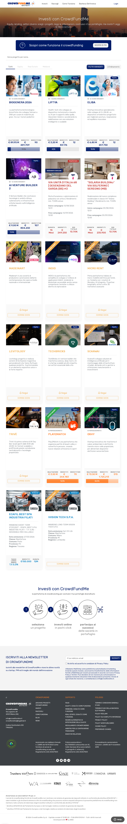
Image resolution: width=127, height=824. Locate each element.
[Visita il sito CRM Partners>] (81, 784)
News (38, 721)
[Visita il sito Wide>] (63, 773)
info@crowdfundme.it (106, 679)
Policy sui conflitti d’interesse (108, 717)
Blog (38, 718)
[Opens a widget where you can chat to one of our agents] (118, 820)
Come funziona (68, 4)
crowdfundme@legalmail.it (16, 721)
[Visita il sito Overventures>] (75, 773)
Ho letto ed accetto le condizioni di (87, 664)
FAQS (67, 703)
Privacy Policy (102, 664)
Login (116, 4)
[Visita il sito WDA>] (33, 783)
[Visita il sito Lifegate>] (111, 773)
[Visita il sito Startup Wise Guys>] (27, 773)
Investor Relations (73, 734)
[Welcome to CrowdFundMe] (21, 4)
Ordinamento (114, 67)
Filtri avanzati (95, 67)
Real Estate (33, 67)
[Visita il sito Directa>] (93, 783)
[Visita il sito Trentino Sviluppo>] (45, 783)
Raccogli (54, 4)
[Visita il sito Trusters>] (15, 773)
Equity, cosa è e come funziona (78, 706)
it (6, 698)
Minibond (46, 67)
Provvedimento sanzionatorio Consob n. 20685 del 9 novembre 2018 (107, 744)
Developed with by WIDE (63, 820)
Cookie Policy (100, 726)
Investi (45, 4)
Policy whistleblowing (104, 723)
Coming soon (24, 315)
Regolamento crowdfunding (77, 725)
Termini (74, 675)
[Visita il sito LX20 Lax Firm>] (51, 773)
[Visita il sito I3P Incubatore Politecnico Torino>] (57, 783)
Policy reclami (101, 714)
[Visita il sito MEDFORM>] (87, 774)
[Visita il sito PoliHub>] (69, 784)
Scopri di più (101, 45)
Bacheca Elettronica (87, 4)
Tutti (10, 67)
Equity (20, 67)
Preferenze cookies (103, 729)
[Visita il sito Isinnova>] (99, 773)
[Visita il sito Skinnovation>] (39, 773)
